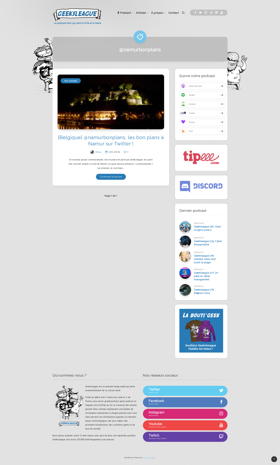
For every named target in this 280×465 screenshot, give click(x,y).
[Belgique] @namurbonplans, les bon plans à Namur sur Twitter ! (111, 140)
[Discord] (216, 13)
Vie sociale (70, 80)
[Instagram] (211, 13)
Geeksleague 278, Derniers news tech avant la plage (205, 259)
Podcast (125, 12)
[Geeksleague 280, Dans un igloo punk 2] (185, 227)
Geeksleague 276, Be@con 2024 (204, 291)
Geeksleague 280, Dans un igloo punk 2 (207, 228)
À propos (157, 12)
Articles (141, 12)
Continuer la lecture (111, 176)
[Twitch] (205, 13)
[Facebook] (195, 13)
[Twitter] (200, 13)
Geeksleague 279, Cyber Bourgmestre (208, 243)
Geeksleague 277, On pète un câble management (206, 276)
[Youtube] (221, 13)
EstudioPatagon (149, 457)
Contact (173, 12)
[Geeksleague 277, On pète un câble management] (185, 273)
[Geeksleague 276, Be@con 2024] (185, 290)
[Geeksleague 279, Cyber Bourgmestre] (185, 241)
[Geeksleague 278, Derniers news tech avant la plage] (185, 256)
